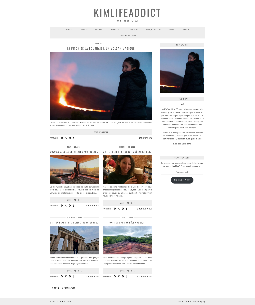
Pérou (186, 29)
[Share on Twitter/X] (66, 138)
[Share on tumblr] (73, 138)
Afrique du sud (153, 29)
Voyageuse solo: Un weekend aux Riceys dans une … (80, 151)
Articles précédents (64, 288)
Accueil (70, 29)
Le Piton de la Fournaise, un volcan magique (101, 48)
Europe (98, 29)
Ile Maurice (133, 29)
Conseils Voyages (127, 35)
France (84, 29)
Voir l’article (101, 132)
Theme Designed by (191, 301)
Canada (172, 29)
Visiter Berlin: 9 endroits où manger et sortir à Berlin (136, 151)
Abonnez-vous (182, 179)
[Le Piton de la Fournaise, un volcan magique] (101, 120)
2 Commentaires (144, 209)
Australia (114, 29)
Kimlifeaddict (127, 12)
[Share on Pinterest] (70, 138)
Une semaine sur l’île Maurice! (127, 222)
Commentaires (145, 138)
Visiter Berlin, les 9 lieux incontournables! (76, 222)
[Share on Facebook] (62, 138)
